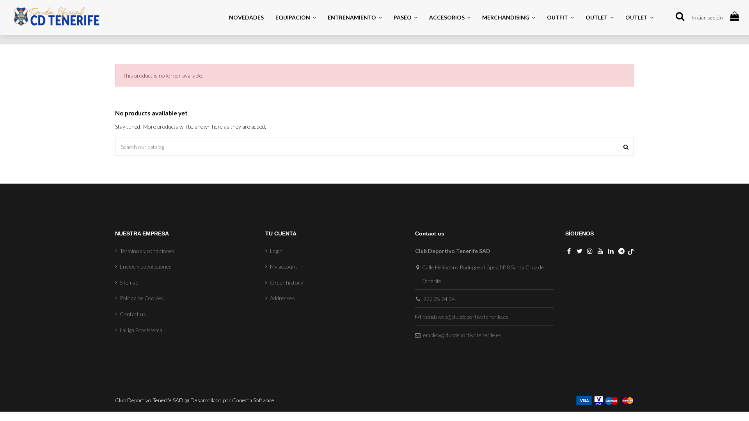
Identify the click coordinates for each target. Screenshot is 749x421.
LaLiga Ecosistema (141, 330)
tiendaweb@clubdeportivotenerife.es (466, 316)
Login (276, 251)
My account (283, 266)
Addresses (282, 298)
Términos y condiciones (147, 251)
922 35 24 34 (439, 298)
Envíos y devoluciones (146, 266)
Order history (286, 282)
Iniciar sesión (707, 17)
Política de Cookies (142, 298)
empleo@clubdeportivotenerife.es (462, 335)
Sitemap (129, 282)
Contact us (133, 314)
